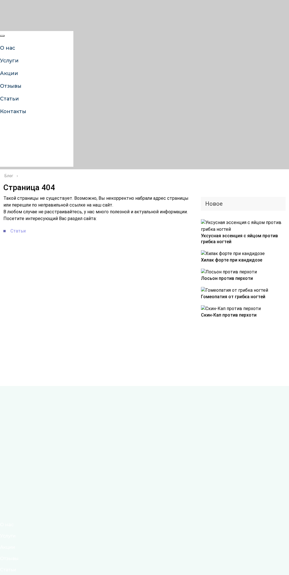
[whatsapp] (4, 146)
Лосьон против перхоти (227, 278)
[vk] (4, 128)
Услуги (8, 536)
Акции (7, 547)
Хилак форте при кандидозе (231, 260)
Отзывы (9, 558)
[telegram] (4, 163)
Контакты (13, 111)
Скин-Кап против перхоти (229, 315)
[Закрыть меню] (2, 36)
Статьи (8, 569)
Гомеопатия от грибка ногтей (233, 296)
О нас (7, 524)
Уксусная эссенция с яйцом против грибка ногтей (239, 238)
